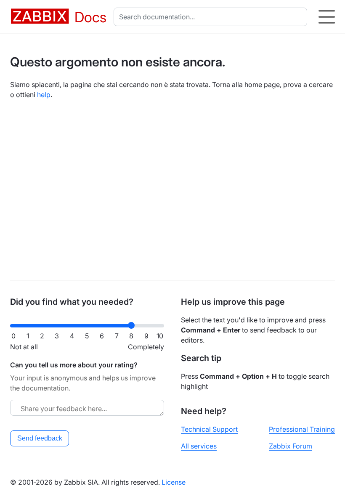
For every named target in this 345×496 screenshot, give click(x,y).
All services (199, 446)
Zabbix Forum (290, 446)
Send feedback (39, 438)
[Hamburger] (326, 17)
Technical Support (209, 429)
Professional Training (302, 429)
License (174, 482)
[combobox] (212, 17)
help (43, 94)
